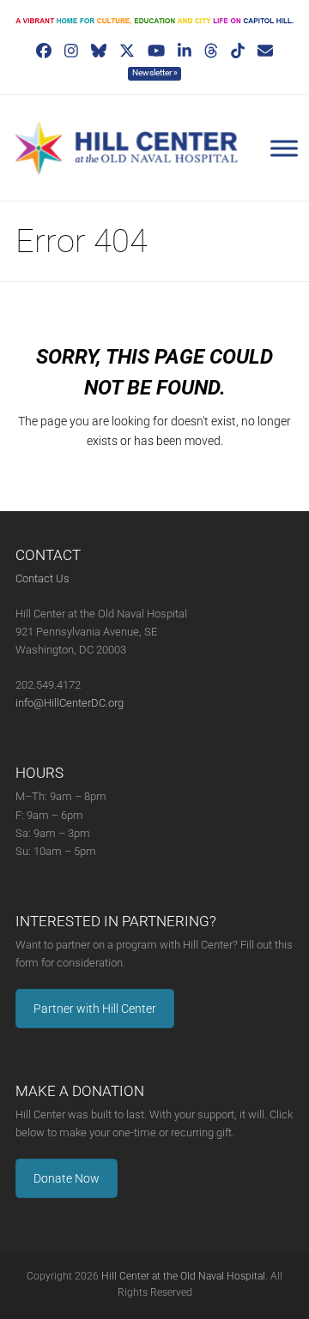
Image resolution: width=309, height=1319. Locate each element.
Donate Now (66, 1178)
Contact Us (42, 578)
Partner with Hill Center (94, 1008)
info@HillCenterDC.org (69, 702)
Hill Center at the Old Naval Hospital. (184, 1276)
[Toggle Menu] (284, 148)
